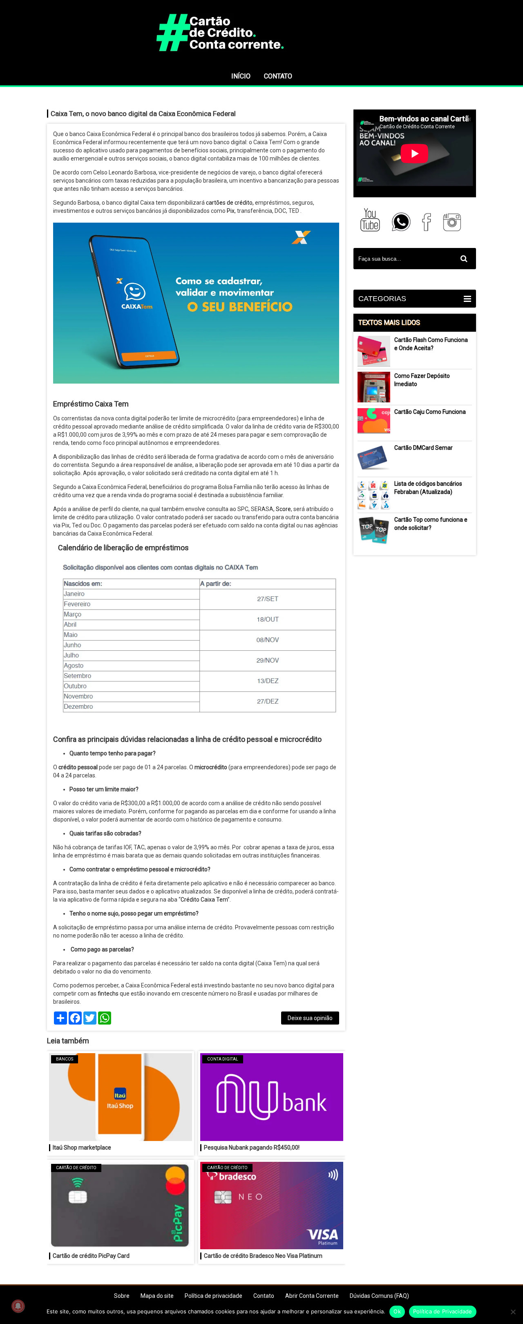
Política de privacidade (213, 1296)
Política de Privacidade (442, 1311)
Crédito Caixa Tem (204, 899)
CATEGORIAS (382, 299)
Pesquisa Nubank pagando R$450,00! (251, 1147)
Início (240, 76)
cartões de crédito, (230, 202)
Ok (397, 1311)
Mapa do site (157, 1296)
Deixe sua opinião (310, 1018)
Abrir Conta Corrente (312, 1296)
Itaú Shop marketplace (82, 1147)
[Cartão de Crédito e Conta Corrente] (261, 63)
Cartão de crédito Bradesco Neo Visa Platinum (263, 1256)
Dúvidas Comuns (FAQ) (379, 1296)
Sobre (122, 1296)
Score (283, 509)
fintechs (107, 993)
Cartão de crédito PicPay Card (91, 1256)
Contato (278, 76)
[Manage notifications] (18, 1306)
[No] (513, 1312)
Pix (231, 211)
